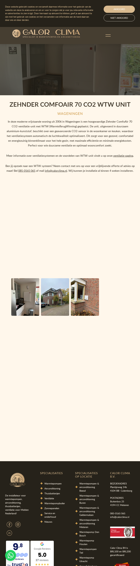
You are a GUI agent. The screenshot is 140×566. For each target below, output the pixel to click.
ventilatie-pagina (123, 156)
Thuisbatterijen (52, 493)
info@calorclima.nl (56, 171)
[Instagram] (18, 524)
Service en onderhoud (50, 515)
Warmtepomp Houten (86, 542)
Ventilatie (49, 498)
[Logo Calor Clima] (47, 34)
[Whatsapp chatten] (10, 555)
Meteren (124, 505)
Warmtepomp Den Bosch (89, 533)
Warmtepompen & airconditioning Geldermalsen (89, 511)
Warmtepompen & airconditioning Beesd (89, 487)
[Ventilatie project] (25, 297)
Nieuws (48, 521)
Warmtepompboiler (54, 503)
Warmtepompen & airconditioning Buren (89, 499)
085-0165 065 (26, 171)
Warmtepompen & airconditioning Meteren (89, 523)
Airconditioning (52, 488)
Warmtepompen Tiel (88, 550)
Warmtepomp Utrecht (86, 559)
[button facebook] (9, 524)
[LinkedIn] (9, 533)
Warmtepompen (53, 483)
